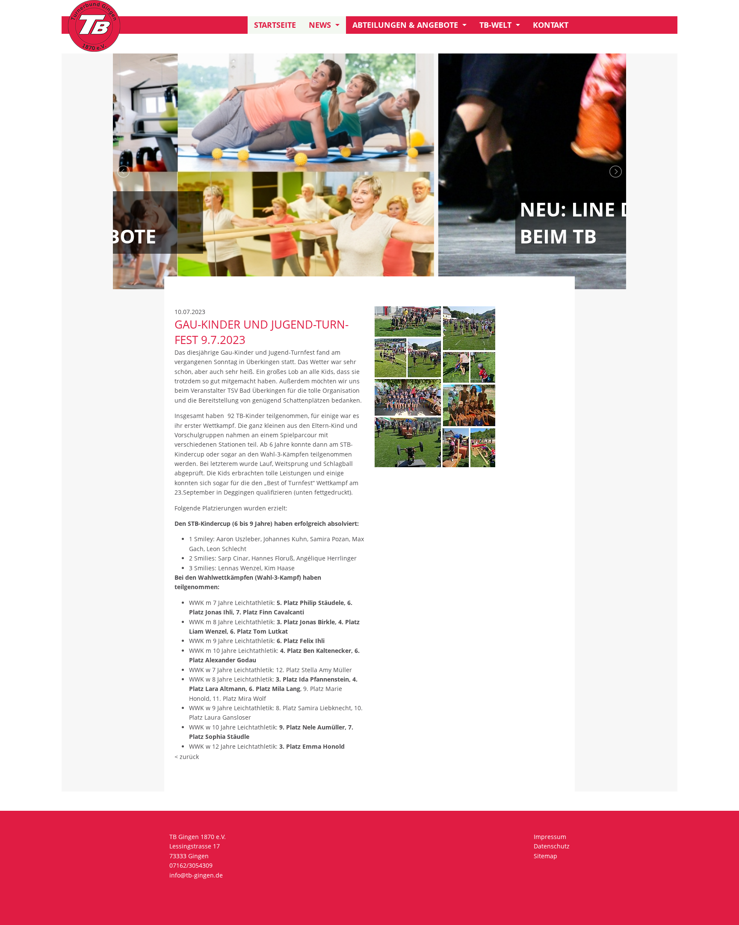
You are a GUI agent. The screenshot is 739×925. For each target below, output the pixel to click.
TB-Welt (495, 25)
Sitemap (545, 856)
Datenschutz (552, 846)
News (320, 25)
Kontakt (550, 25)
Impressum (550, 837)
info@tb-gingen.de (196, 875)
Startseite (275, 25)
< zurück (186, 757)
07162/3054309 (191, 865)
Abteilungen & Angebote (405, 25)
